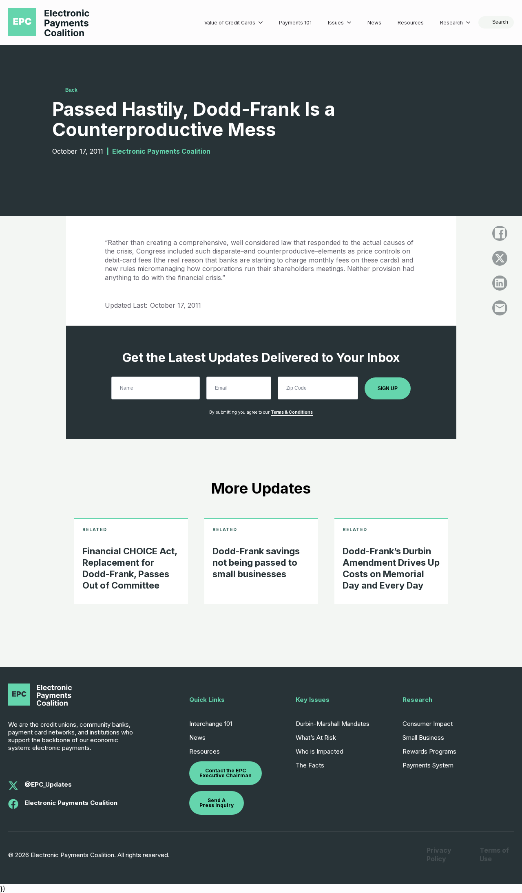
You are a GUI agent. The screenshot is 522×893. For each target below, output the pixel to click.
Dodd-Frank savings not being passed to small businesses (256, 562)
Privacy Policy (439, 854)
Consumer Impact (428, 724)
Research (451, 23)
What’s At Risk (316, 737)
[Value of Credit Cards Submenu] (263, 23)
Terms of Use (494, 854)
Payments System (428, 765)
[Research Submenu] (470, 23)
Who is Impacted (319, 751)
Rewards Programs (429, 751)
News (374, 23)
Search (500, 22)
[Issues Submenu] (351, 23)
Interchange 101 (210, 724)
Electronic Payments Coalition (70, 803)
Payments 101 (295, 23)
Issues (336, 23)
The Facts (310, 765)
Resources (411, 23)
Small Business (423, 737)
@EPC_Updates (48, 784)
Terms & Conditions (292, 412)
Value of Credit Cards (229, 23)
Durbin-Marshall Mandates (332, 724)
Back (71, 90)
